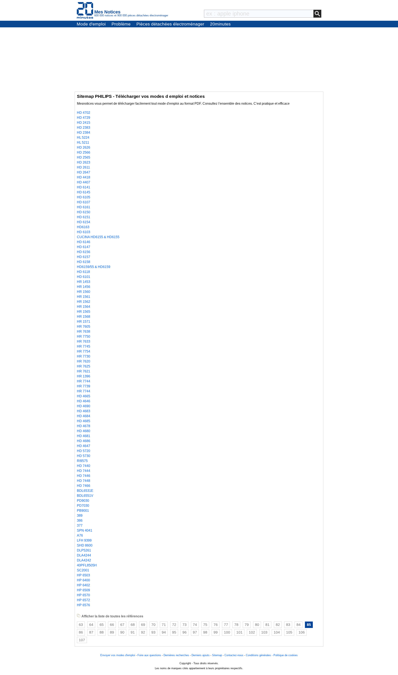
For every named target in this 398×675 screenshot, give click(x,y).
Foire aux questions (149, 655)
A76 (80, 535)
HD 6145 (83, 192)
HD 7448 (83, 480)
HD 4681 (83, 436)
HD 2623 (83, 162)
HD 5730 (83, 456)
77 (226, 625)
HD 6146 (83, 242)
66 (112, 625)
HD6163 (83, 227)
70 (153, 625)
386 (80, 520)
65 (102, 625)
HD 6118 (83, 272)
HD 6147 (83, 247)
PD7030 (83, 505)
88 (102, 632)
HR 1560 (83, 291)
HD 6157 (83, 257)
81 (267, 625)
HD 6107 (83, 202)
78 (236, 625)
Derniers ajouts (201, 655)
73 (184, 625)
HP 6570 (83, 595)
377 (80, 525)
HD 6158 (83, 262)
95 (174, 632)
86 (81, 632)
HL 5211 (83, 142)
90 (122, 632)
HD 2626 (83, 147)
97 (195, 632)
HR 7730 (83, 356)
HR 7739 (83, 386)
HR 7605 (83, 326)
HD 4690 (83, 406)
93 (153, 632)
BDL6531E (85, 490)
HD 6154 (83, 222)
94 (164, 632)
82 (278, 625)
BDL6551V (85, 495)
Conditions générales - (259, 655)
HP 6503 (83, 575)
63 (81, 625)
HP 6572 (83, 600)
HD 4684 (83, 416)
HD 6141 (83, 187)
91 (133, 632)
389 (80, 515)
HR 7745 (83, 346)
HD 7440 (83, 466)
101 (239, 632)
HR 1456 (83, 286)
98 (205, 632)
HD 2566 (83, 152)
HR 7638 (83, 331)
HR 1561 (83, 296)
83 (288, 625)
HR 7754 (83, 351)
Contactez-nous (233, 655)
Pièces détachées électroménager (170, 24)
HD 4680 (83, 431)
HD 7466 (83, 485)
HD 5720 (83, 451)
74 (195, 625)
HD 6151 (83, 217)
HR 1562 (83, 301)
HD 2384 (83, 132)
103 (264, 632)
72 (174, 625)
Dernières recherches (176, 655)
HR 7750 (83, 336)
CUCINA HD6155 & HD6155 (98, 237)
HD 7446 (83, 475)
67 (122, 625)
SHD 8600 (84, 545)
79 (247, 625)
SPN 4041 (84, 530)
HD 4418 (83, 177)
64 (91, 625)
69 (143, 625)
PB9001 (83, 510)
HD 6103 (83, 232)
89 (112, 632)
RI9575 (82, 461)
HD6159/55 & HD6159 (93, 267)
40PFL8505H (87, 565)
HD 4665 (83, 396)
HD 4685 (83, 421)
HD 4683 (83, 411)
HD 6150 (83, 212)
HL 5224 (83, 137)
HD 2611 (83, 167)
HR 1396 (83, 376)
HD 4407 (83, 182)
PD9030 (83, 500)
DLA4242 (84, 560)
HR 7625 (83, 366)
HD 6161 (83, 207)
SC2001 (83, 570)
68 (133, 625)
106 (301, 632)
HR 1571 (83, 321)
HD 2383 (83, 127)
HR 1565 (83, 311)
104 (277, 632)
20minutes (220, 24)
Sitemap (217, 655)
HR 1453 (83, 282)
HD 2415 (83, 122)
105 (289, 632)
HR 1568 (83, 316)
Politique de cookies (285, 655)
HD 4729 (83, 117)
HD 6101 (83, 277)
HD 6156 (83, 252)
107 (82, 640)
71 (164, 625)
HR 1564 (83, 306)
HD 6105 (83, 197)
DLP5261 (84, 550)
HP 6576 (83, 605)
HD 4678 (83, 426)
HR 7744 (83, 381)
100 (227, 632)
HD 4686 (83, 441)
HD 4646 (83, 401)
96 (184, 632)
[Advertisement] (199, 58)
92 (143, 632)
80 (257, 625)
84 (298, 625)
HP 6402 (83, 585)
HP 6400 (83, 580)
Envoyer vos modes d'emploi (117, 655)
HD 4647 (83, 446)
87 (91, 632)
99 (216, 632)
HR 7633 (83, 341)
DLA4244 (84, 555)
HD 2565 (83, 157)
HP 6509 (83, 590)
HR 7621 (83, 371)
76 (216, 625)
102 (252, 632)
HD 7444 (83, 471)
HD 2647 (83, 172)
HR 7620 (83, 361)
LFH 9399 (84, 540)
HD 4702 (83, 112)
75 (205, 625)
